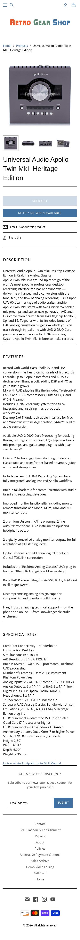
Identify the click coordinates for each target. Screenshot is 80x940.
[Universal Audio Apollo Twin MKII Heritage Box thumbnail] (63, 143)
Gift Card (40, 873)
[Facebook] (35, 899)
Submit (63, 802)
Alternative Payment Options (40, 854)
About (40, 842)
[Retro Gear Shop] (40, 22)
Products (22, 45)
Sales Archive (40, 861)
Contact (40, 824)
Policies (40, 848)
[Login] (65, 5)
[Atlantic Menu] (5, 5)
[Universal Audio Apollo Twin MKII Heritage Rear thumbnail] (28, 143)
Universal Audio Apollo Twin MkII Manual (32, 763)
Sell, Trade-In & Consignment (40, 830)
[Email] (27, 899)
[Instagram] (44, 899)
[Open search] (12, 5)
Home (7, 45)
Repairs (40, 836)
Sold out (39, 201)
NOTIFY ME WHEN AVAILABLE (40, 213)
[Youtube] (52, 899)
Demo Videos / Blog (40, 867)
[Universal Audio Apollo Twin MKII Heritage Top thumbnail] (10, 143)
